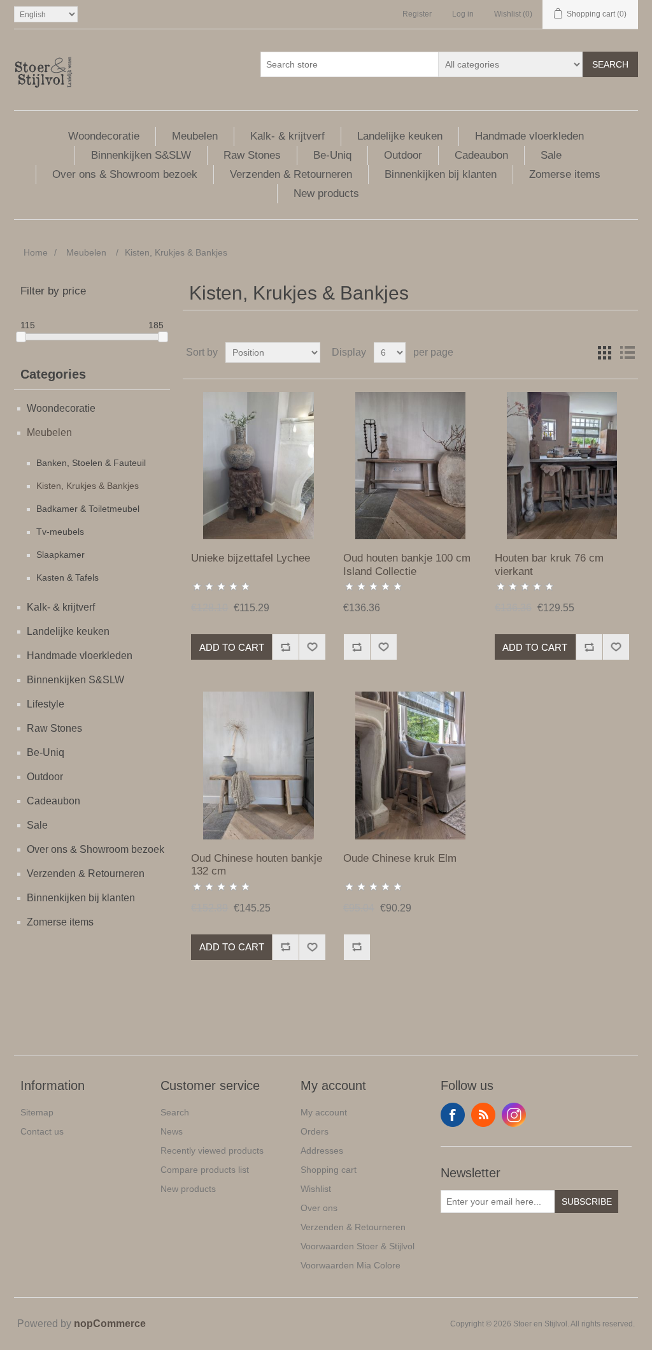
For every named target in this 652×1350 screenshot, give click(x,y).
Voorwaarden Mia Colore (350, 1265)
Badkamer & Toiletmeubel (87, 509)
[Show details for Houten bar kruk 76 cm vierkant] (561, 465)
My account (324, 1112)
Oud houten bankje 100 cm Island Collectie (407, 564)
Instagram (514, 1115)
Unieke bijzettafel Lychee (250, 558)
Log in (463, 14)
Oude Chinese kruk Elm (400, 858)
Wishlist (316, 1189)
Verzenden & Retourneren (291, 174)
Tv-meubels (60, 531)
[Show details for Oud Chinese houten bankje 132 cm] (258, 765)
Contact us (42, 1131)
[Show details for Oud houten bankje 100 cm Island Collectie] (410, 465)
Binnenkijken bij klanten (441, 174)
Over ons (319, 1208)
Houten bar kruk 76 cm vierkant (549, 564)
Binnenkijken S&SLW (141, 155)
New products (326, 193)
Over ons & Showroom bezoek (124, 174)
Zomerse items (564, 174)
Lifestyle (45, 704)
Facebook (453, 1115)
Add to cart (231, 647)
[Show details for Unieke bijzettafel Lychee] (258, 465)
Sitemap (36, 1112)
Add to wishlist (312, 647)
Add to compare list (285, 647)
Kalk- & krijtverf (287, 136)
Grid (604, 352)
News (171, 1131)
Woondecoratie (103, 136)
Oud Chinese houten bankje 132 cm (256, 864)
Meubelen (195, 136)
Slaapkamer (60, 554)
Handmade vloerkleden (529, 136)
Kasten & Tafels (67, 577)
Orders (315, 1131)
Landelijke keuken (400, 136)
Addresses (322, 1150)
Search (610, 64)
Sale (551, 155)
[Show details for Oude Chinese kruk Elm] (410, 765)
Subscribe (587, 1201)
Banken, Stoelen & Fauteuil (91, 463)
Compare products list (204, 1170)
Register (417, 14)
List (627, 352)
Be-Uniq (332, 155)
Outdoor (403, 155)
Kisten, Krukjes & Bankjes (87, 486)
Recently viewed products (212, 1150)
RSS (483, 1115)
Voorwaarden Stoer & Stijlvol (358, 1246)
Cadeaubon (481, 155)
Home (36, 252)
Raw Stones (252, 155)
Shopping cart (329, 1170)
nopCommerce (110, 1323)
